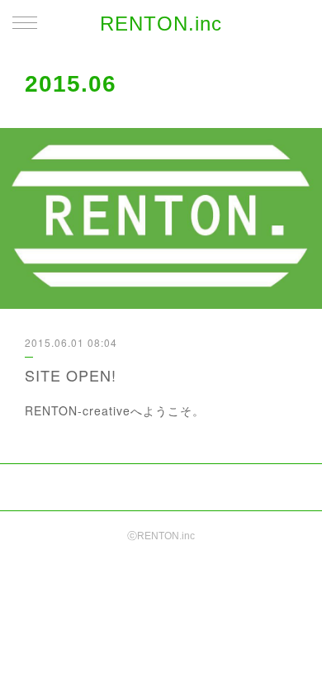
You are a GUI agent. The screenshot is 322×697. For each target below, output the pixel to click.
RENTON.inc (161, 23)
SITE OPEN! (70, 375)
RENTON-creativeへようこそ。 (115, 410)
